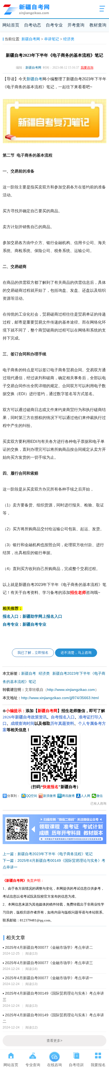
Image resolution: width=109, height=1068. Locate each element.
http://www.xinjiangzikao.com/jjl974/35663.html (60, 698)
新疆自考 (34, 79)
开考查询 (75, 25)
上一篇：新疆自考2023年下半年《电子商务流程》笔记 (48, 854)
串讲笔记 (51, 39)
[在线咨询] (54, 1054)
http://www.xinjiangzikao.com (71, 689)
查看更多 (54, 1041)
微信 (99, 796)
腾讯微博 (68, 796)
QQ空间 (31, 796)
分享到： (13, 796)
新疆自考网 (30, 39)
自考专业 (54, 25)
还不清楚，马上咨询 (76, 653)
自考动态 (32, 25)
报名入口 (11, 616)
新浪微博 (49, 796)
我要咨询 (87, 67)
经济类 (68, 39)
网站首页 (10, 25)
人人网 (85, 796)
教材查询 (97, 25)
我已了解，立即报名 (32, 653)
